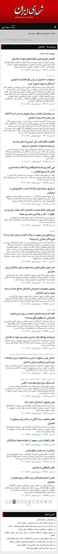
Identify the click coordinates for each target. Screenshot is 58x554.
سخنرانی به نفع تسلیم (45, 519)
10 (46, 501)
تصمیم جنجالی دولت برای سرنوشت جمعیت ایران (35, 523)
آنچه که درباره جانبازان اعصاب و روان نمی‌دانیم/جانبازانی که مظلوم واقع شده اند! (32, 316)
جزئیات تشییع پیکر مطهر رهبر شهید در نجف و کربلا (35, 33)
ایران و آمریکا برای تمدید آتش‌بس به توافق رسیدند (34, 545)
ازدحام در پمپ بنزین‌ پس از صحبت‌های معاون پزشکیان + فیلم (31, 526)
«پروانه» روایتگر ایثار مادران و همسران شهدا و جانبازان (30, 337)
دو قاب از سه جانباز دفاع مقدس (40, 451)
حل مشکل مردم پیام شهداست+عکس (38, 383)
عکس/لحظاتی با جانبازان (43, 468)
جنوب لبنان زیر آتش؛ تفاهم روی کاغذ (39, 548)
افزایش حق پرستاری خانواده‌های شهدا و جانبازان (33, 59)
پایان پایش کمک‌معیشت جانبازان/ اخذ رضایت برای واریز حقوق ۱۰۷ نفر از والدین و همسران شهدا (29, 212)
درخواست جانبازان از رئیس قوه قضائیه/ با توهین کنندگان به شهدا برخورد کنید (33, 82)
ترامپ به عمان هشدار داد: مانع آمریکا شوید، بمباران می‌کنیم (31, 541)
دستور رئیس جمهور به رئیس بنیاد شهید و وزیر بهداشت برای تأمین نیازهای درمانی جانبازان (29, 360)
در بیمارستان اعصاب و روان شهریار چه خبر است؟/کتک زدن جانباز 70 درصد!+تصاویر (30, 116)
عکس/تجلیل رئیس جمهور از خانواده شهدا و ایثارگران (31, 440)
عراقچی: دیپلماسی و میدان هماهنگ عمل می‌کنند (35, 529)
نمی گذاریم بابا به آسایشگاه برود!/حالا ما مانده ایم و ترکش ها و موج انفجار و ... (32, 169)
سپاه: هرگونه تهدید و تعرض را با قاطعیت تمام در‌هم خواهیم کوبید (29, 538)
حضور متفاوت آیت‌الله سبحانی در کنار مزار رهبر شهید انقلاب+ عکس (29, 534)
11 (50, 501)
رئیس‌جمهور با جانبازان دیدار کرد (40, 402)
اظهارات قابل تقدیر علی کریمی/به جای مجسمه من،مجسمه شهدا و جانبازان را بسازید (34, 144)
